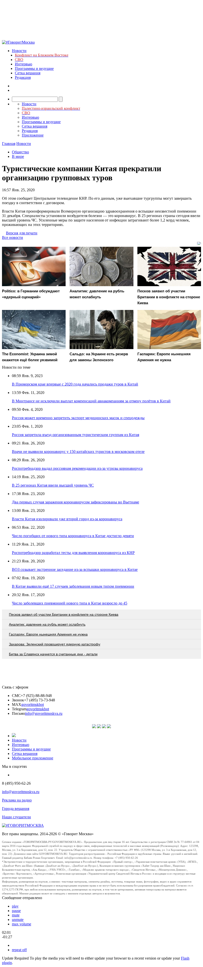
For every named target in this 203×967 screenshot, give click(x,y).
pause (16, 911)
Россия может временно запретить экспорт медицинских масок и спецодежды (78, 418)
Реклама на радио (17, 800)
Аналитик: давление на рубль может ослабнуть (47, 624)
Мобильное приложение (32, 758)
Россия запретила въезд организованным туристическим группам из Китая (75, 435)
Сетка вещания (27, 73)
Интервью (23, 64)
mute (16, 915)
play (15, 906)
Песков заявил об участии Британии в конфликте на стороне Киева (63, 614)
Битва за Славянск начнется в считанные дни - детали (53, 654)
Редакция (23, 77)
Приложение (33, 135)
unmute (18, 919)
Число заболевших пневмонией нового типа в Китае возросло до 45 (69, 603)
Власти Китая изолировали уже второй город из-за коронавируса (67, 519)
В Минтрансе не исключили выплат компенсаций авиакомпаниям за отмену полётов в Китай (91, 401)
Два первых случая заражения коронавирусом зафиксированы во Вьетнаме (75, 502)
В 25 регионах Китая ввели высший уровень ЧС (53, 485)
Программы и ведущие (34, 68)
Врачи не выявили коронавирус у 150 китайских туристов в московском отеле (78, 451)
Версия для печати (21, 233)
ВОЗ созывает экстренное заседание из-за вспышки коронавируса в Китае (75, 569)
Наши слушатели (16, 817)
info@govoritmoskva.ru (43, 713)
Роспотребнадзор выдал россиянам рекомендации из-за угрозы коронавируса (77, 468)
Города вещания (15, 808)
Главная (8, 143)
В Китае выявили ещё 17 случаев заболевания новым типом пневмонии (73, 586)
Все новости (12, 237)
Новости (19, 51)
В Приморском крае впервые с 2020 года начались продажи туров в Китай (75, 384)
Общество (20, 152)
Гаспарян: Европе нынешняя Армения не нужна (48, 634)
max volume (21, 924)
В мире (18, 156)
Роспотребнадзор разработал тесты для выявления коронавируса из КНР (73, 553)
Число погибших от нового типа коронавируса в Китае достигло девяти (73, 536)
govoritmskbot (32, 704)
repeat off (19, 950)
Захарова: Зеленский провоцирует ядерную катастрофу (54, 644)
